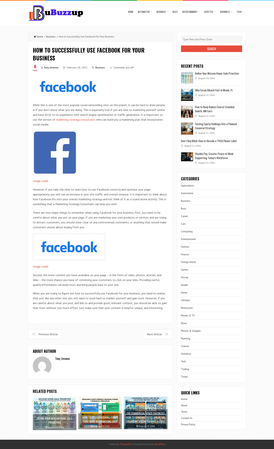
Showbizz (225, 12)
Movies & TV (188, 315)
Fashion (185, 246)
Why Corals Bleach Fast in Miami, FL (214, 90)
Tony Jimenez (51, 67)
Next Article (154, 334)
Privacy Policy (188, 424)
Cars (183, 223)
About (184, 405)
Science (185, 346)
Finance (185, 254)
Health (184, 285)
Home (130, 12)
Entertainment (189, 12)
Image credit (40, 181)
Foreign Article (188, 262)
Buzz (175, 12)
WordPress (160, 444)
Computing (187, 231)
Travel (184, 376)
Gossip (184, 277)
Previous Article (48, 334)
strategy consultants (81, 119)
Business (161, 12)
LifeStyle (208, 12)
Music (184, 323)
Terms (184, 411)
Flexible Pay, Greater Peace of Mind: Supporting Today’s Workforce (214, 156)
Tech (239, 12)
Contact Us (186, 418)
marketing (62, 119)
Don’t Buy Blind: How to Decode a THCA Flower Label (209, 141)
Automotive (144, 12)
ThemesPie (126, 444)
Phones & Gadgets (191, 330)
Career (184, 216)
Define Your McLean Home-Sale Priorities (217, 73)
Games (184, 269)
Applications (187, 185)
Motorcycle (187, 308)
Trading (185, 369)
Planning (185, 338)
